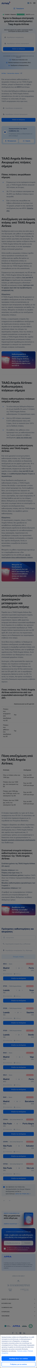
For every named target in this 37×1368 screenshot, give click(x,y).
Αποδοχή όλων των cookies (18, 1358)
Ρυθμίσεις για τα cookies (18, 1364)
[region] (18, 1351)
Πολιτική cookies (22, 1351)
